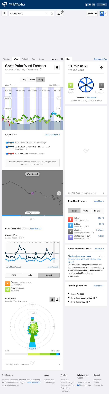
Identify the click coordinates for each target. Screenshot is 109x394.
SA (18, 69)
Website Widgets (68, 382)
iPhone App (49, 379)
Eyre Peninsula (30, 69)
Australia (9, 69)
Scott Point (40, 69)
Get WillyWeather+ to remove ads (82, 193)
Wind (16, 59)
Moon (41, 59)
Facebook (98, 379)
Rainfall (25, 59)
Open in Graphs (51, 134)
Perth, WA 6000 (77, 293)
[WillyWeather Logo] (15, 5)
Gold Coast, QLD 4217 (80, 301)
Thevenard (91, 97)
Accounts (65, 379)
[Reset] (47, 13)
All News (98, 248)
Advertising (65, 388)
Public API (65, 390)
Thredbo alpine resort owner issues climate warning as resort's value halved (86, 266)
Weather (7, 59)
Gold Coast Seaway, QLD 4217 (84, 297)
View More (35, 228)
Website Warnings (68, 385)
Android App (49, 382)
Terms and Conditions (84, 382)
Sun (33, 59)
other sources (33, 382)
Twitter (96, 382)
